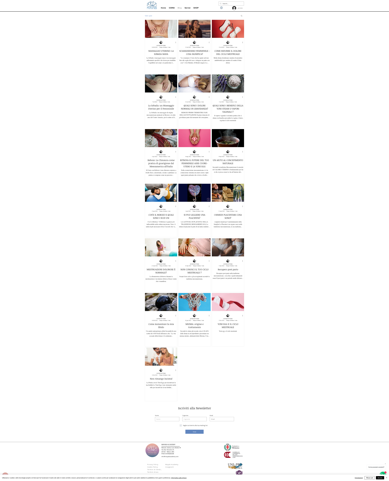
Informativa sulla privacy (179, 478)
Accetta (380, 478)
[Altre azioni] (176, 42)
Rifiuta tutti (369, 478)
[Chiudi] (386, 477)
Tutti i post (148, 16)
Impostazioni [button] (359, 478)
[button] (242, 16)
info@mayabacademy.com (169, 456)
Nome (157, 415)
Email (211, 415)
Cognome (185, 415)
